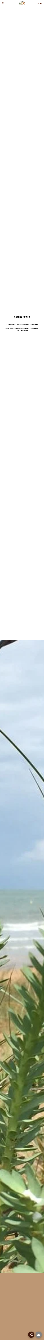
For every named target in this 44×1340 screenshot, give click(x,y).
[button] (2, 3)
